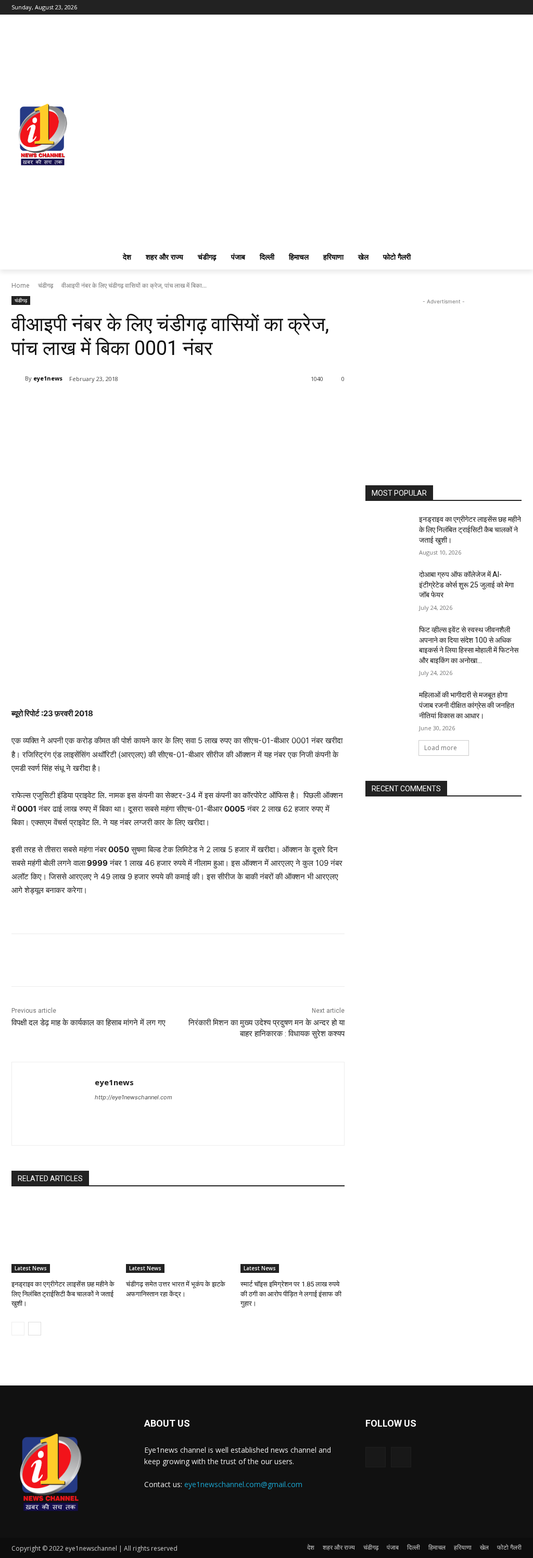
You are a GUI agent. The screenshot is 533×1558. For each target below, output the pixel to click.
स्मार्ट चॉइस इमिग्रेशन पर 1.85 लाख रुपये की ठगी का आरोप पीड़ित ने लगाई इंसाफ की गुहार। (290, 1293)
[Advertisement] (443, 372)
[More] (135, 405)
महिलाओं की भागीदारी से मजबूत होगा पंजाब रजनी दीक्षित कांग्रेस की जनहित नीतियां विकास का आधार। (466, 705)
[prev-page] (17, 1328)
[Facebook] (501, 8)
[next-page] (34, 1328)
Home (20, 285)
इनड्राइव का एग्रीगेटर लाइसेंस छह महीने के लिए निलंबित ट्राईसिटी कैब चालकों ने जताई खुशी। (63, 1293)
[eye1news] (18, 378)
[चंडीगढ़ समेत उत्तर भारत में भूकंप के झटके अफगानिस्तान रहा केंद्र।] (178, 1236)
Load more (440, 747)
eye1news (47, 378)
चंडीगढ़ (45, 285)
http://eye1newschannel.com (133, 1097)
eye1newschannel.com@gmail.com (243, 1484)
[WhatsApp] (110, 405)
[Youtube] (516, 8)
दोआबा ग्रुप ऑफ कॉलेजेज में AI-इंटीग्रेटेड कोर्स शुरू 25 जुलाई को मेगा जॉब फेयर (466, 584)
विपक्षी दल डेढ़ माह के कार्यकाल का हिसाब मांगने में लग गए (88, 1022)
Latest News (31, 1268)
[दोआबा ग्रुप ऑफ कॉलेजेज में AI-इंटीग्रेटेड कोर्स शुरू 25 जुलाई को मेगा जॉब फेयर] (388, 586)
